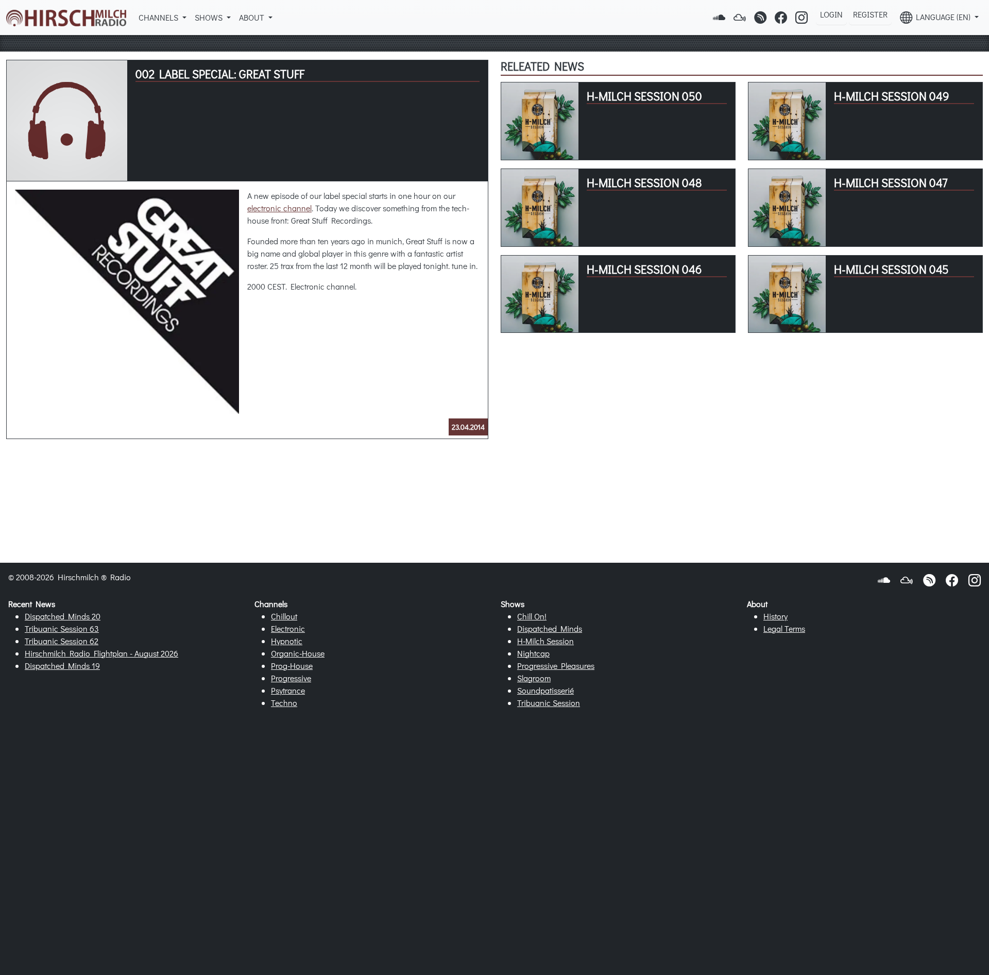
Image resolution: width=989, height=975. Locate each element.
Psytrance (288, 690)
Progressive (291, 678)
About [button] (252, 17)
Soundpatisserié (545, 690)
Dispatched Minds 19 (62, 665)
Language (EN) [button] (942, 16)
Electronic (288, 628)
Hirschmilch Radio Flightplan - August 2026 (101, 653)
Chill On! (532, 616)
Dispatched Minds (549, 628)
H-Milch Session (545, 640)
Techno (284, 702)
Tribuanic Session (548, 702)
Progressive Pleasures (555, 665)
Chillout (284, 616)
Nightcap (533, 653)
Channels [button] (159, 17)
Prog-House (292, 665)
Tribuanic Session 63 (62, 628)
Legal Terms (784, 628)
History (775, 616)
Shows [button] (210, 17)
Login (831, 14)
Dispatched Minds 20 (62, 616)
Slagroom (534, 678)
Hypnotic (286, 640)
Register (870, 14)
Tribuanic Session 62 (61, 640)
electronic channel (279, 208)
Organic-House (298, 653)
